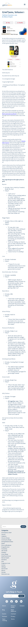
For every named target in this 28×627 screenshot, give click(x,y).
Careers (22, 606)
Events (4, 614)
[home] (6, 4)
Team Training (4, 619)
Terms (13, 619)
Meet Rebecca (13, 610)
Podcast (4, 616)
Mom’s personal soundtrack (9, 114)
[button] (25, 4)
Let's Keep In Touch (14, 592)
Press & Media (13, 606)
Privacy (13, 616)
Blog (3, 610)
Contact (13, 614)
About (4, 606)
